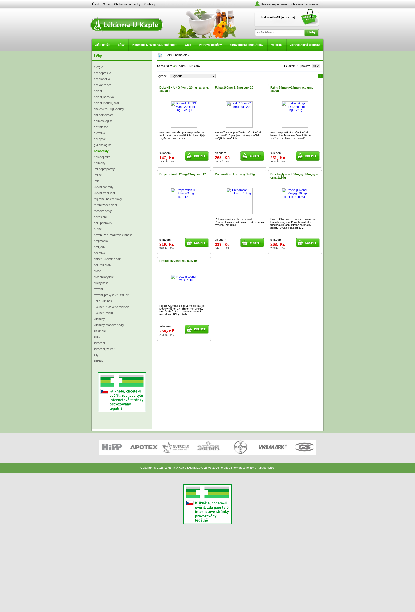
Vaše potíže (102, 45)
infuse (98, 175)
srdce (97, 271)
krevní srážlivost (104, 193)
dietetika (99, 133)
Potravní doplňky (210, 45)
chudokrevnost (103, 115)
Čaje (188, 45)
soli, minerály (102, 265)
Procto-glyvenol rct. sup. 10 (178, 261)
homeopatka (102, 157)
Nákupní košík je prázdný (278, 17)
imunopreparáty (104, 169)
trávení (98, 289)
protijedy (99, 247)
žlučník (98, 361)
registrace (311, 4)
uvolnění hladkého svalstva (111, 307)
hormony (99, 163)
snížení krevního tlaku (108, 259)
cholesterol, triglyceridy (109, 109)
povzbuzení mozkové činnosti (113, 235)
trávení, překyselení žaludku (112, 295)
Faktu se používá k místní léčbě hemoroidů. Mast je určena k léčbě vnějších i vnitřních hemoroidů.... (290, 135)
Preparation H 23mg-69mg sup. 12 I (183, 174)
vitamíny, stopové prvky (109, 325)
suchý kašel (101, 283)
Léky (121, 45)
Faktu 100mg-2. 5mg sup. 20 (234, 87)
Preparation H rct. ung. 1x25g (235, 174)
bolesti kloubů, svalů (107, 103)
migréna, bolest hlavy (108, 199)
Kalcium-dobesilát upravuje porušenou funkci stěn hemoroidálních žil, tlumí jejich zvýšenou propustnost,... (183, 135)
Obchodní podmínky (127, 4)
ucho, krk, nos (103, 301)
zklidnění (100, 331)
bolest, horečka (104, 97)
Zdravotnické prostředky (246, 45)
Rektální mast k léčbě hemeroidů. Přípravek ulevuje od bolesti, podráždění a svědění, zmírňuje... (239, 222)
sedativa (99, 253)
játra (97, 181)
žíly (96, 355)
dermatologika (103, 121)
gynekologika (102, 145)
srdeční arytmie (104, 277)
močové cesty (103, 211)
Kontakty (149, 4)
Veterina (276, 45)
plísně (98, 229)
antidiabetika (102, 79)
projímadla (101, 241)
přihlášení (296, 4)
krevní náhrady (103, 187)
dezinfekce (101, 127)
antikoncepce (102, 85)
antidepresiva (103, 73)
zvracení (99, 343)
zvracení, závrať (104, 349)
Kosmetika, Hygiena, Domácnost (154, 45)
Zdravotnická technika (305, 45)
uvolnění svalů (103, 313)
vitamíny (99, 319)
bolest (98, 91)
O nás (106, 4)
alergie (98, 67)
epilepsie (100, 139)
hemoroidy (101, 151)
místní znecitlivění (105, 205)
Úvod (95, 4)
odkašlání (100, 217)
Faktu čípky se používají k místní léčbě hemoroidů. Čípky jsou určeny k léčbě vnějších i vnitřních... (238, 135)
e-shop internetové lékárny (238, 467)
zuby (97, 337)
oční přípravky (103, 223)
